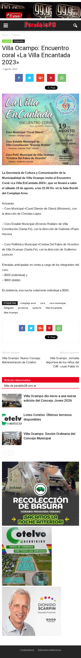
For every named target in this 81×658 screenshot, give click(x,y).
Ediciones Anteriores (49, 650)
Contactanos (27, 650)
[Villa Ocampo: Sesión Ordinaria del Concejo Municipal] (12, 438)
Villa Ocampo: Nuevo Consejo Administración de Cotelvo (21, 360)
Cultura (6, 41)
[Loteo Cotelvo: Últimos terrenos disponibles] (12, 419)
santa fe (36, 307)
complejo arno (28, 303)
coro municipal (58, 303)
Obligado (9, 307)
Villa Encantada (54, 307)
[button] (75, 25)
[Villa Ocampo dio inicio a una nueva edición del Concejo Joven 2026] (12, 400)
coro (42, 303)
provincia (23, 307)
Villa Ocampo (11, 312)
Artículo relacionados (17, 380)
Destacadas (19, 41)
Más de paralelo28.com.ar (20, 385)
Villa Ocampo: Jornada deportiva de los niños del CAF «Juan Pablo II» (62, 362)
